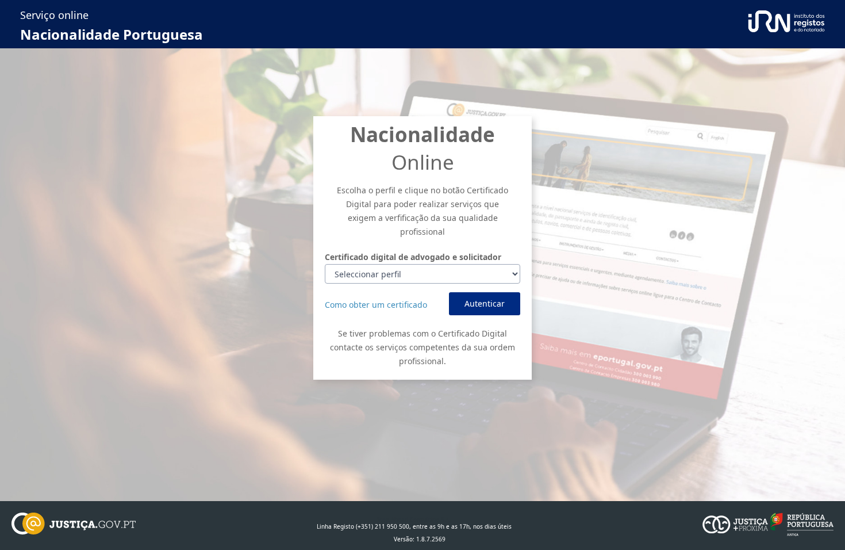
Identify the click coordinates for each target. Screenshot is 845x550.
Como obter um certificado (376, 304)
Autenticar (484, 303)
